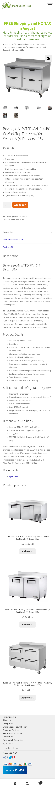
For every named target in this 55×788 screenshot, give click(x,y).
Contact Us (8, 736)
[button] (48, 58)
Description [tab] (8, 232)
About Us (7, 720)
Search (27, 783)
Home (8, 44)
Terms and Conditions (12, 733)
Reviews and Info (10, 717)
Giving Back (8, 723)
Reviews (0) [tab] (8, 247)
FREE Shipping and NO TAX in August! (27, 26)
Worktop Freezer (39, 44)
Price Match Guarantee (13, 740)
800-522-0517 (11, 753)
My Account (8, 743)
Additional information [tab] (13, 239)
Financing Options (11, 730)
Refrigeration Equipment (21, 44)
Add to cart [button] (27, 551)
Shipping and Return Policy (15, 727)
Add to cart (20, 204)
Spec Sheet (14, 476)
